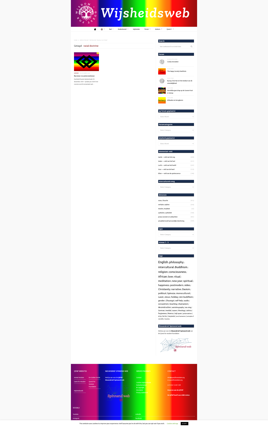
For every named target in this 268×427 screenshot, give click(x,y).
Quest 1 (169, 29)
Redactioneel (122, 29)
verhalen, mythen (163, 204)
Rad (110, 29)
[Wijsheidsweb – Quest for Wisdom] (134, 13)
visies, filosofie (163, 200)
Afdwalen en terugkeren (175, 100)
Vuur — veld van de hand (166, 169)
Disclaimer (139, 390)
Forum (147, 29)
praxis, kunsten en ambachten (168, 217)
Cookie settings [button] (172, 423)
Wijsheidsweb (78, 391)
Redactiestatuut (141, 385)
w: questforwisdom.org (175, 380)
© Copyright (140, 387)
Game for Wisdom (79, 381)
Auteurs (157, 29)
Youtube (75, 414)
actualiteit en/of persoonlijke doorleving (171, 221)
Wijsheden (136, 29)
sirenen (76, 73)
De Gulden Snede (94, 377)
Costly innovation (172, 62)
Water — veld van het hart (166, 161)
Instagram (76, 418)
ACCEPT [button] (184, 423)
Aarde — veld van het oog (166, 157)
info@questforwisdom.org (176, 377)
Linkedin (138, 414)
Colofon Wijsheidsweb (143, 382)
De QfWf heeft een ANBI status (179, 395)
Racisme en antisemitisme (84, 76)
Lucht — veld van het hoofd (167, 165)
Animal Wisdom (79, 377)
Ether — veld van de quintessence (169, 173)
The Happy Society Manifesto (176, 71)
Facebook (138, 418)
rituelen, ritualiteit (164, 209)
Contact (138, 377)
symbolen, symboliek (165, 213)
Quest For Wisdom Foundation (92, 384)
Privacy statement (142, 392)
